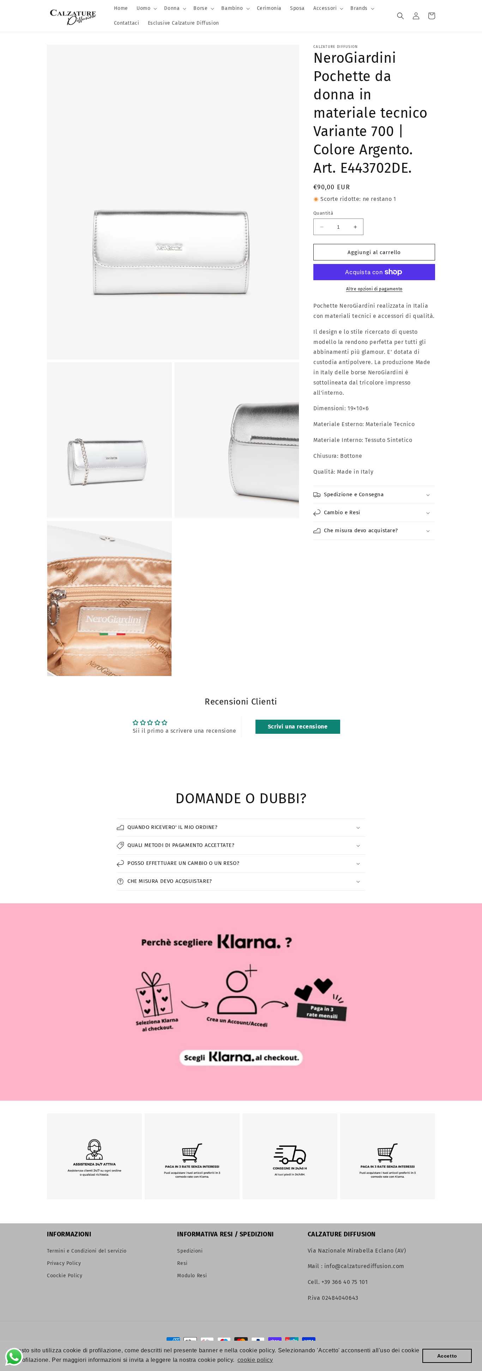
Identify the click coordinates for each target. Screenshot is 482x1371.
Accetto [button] (447, 1356)
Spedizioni (190, 1251)
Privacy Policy (64, 1263)
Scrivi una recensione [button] (298, 726)
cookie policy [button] (255, 1360)
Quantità (323, 213)
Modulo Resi (192, 1276)
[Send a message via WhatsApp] (14, 1356)
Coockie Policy (64, 1276)
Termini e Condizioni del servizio (87, 1251)
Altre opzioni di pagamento (374, 289)
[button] (146, 8)
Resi (182, 1263)
